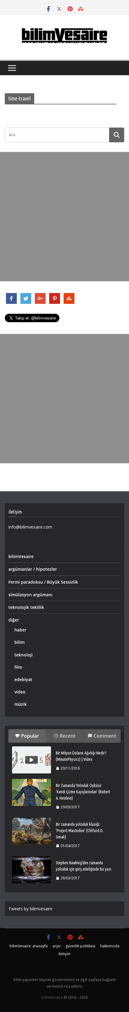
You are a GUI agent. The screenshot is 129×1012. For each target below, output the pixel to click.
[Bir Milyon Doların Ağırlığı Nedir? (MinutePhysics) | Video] (31, 759)
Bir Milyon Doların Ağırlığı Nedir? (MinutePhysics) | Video (81, 756)
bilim (19, 642)
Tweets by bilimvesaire (30, 909)
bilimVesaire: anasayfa (29, 946)
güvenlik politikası (80, 946)
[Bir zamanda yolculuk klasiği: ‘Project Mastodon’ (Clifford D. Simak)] (31, 831)
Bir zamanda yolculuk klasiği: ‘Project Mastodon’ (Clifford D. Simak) (80, 830)
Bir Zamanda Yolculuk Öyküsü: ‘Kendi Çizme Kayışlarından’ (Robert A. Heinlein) (83, 792)
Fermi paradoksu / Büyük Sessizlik (43, 582)
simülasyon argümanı (30, 594)
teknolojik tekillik (26, 607)
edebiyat (23, 679)
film (18, 667)
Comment (105, 736)
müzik (20, 704)
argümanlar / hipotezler (32, 569)
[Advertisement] (64, 216)
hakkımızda (109, 946)
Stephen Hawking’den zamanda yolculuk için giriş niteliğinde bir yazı (83, 866)
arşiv (56, 946)
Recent (67, 736)
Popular (30, 736)
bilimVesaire (21, 556)
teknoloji (23, 655)
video (20, 692)
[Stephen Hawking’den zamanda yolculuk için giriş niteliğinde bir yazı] (31, 869)
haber (20, 630)
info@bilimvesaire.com (30, 527)
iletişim (64, 953)
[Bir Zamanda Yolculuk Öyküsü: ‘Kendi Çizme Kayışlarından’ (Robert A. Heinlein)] (31, 792)
